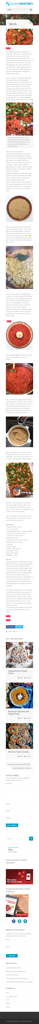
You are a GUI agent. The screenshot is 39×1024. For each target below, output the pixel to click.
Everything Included (11, 996)
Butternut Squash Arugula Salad (18, 764)
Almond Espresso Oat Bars (22, 768)
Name (8, 804)
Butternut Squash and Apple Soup (18, 712)
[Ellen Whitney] (19, 4)
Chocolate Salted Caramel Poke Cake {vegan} (19, 982)
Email (8, 811)
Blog (7, 993)
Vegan (8, 1007)
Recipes (8, 1003)
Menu (10, 9)
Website (8, 818)
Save (9, 48)
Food (16, 631)
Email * (8, 947)
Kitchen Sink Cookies (18, 752)
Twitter (20, 627)
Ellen (10, 631)
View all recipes (12, 852)
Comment (9, 783)
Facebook (11, 627)
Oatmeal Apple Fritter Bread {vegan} (16, 978)
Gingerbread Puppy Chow (17, 672)
